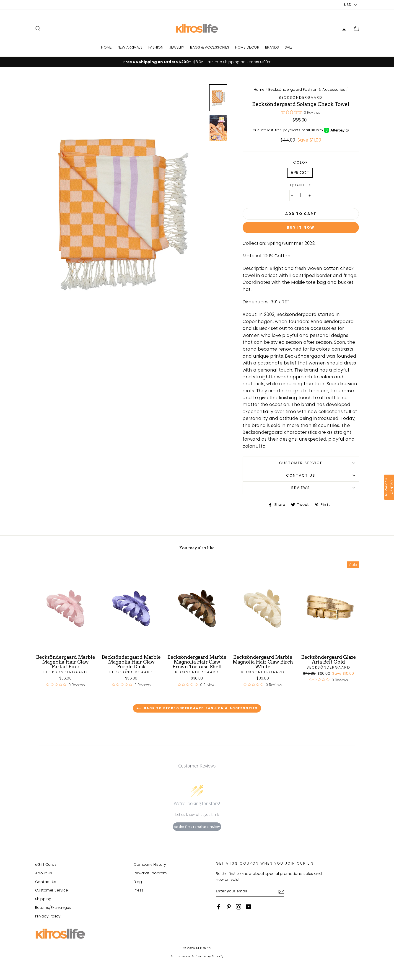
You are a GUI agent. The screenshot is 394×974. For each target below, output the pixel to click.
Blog (138, 881)
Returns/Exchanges (53, 907)
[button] (356, 29)
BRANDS (272, 47)
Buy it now (301, 227)
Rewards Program (150, 873)
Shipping (43, 899)
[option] (197, 62)
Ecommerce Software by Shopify (197, 956)
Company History (150, 864)
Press (138, 890)
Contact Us (300, 475)
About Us (43, 873)
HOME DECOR (247, 47)
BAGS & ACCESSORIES (209, 47)
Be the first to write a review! (197, 826)
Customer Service (300, 462)
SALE (289, 47)
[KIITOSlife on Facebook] (218, 907)
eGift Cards (46, 864)
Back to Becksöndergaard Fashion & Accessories (200, 708)
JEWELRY (176, 47)
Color (300, 162)
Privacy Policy (48, 916)
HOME (106, 47)
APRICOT (299, 173)
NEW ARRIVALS (130, 47)
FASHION (155, 47)
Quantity (300, 185)
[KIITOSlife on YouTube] (248, 907)
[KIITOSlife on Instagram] (238, 907)
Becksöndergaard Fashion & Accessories (306, 89)
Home (259, 89)
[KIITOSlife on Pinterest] (228, 907)
